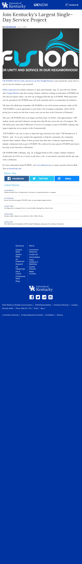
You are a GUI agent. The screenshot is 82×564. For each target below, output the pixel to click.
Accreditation (49, 315)
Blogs (18, 281)
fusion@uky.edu (15, 168)
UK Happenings (20, 267)
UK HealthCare (20, 260)
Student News (18, 255)
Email (36, 308)
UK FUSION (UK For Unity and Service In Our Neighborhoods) (28, 80)
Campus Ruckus (13, 93)
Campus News (19, 250)
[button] (73, 4)
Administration (34, 257)
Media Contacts (32, 272)
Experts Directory (32, 267)
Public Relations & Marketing (33, 262)
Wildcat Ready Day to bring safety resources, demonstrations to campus (30, 192)
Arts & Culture (18, 272)
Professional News (20, 277)
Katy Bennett (10, 27)
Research (19, 264)
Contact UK (33, 254)
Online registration (10, 89)
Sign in (43, 308)
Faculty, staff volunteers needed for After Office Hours (23, 216)
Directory (60, 315)
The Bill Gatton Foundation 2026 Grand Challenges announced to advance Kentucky (34, 224)
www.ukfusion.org (43, 165)
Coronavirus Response (33, 250)
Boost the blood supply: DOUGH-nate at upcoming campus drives (27, 200)
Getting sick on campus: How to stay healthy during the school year (28, 208)
